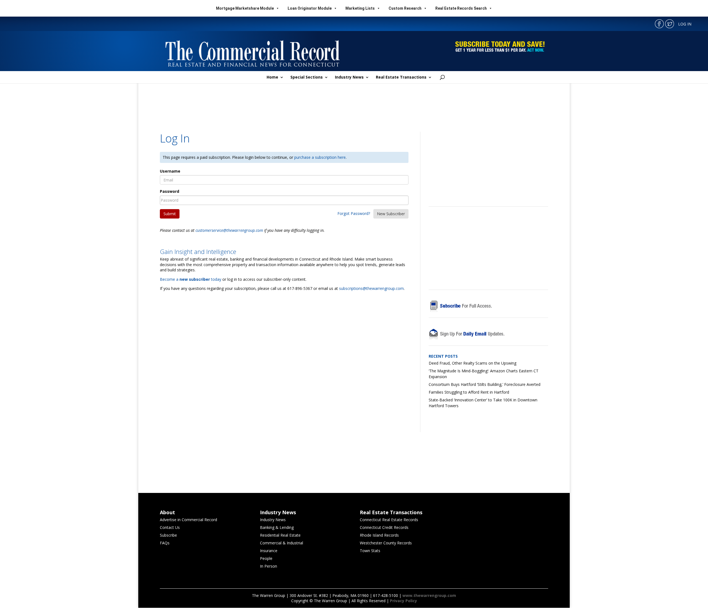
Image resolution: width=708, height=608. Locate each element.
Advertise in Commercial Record (188, 519)
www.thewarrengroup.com (429, 595)
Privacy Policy (403, 600)
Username (170, 171)
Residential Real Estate (280, 535)
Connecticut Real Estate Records (389, 519)
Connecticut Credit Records (384, 527)
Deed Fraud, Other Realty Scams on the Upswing (472, 363)
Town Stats (370, 550)
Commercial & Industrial (281, 542)
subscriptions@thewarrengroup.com (371, 288)
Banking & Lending (277, 527)
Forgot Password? (353, 213)
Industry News (349, 77)
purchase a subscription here (320, 157)
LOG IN (684, 24)
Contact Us (170, 527)
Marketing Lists (360, 8)
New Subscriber (391, 213)
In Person (268, 566)
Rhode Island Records (379, 535)
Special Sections (306, 77)
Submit (169, 213)
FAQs (165, 542)
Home (272, 77)
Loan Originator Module (310, 8)
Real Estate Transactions (401, 77)
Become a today (190, 279)
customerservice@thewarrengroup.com (229, 230)
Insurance (268, 550)
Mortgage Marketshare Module (245, 8)
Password (169, 191)
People (266, 558)
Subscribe (168, 535)
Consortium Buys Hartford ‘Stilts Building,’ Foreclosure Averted (484, 384)
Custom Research (405, 8)
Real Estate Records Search (461, 8)
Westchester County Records (386, 542)
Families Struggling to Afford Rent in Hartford (469, 392)
